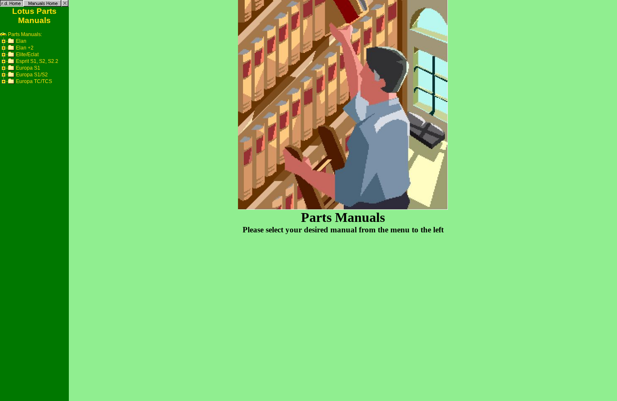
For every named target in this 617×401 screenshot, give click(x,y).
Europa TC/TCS (34, 81)
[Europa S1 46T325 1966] (12, 70)
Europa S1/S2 (32, 75)
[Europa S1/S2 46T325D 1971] (12, 76)
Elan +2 (25, 48)
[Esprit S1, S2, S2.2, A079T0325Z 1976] (12, 63)
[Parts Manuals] (3, 36)
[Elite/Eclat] (12, 56)
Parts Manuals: (24, 34)
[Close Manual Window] (65, 3)
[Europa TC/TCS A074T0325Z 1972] (12, 83)
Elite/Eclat (27, 54)
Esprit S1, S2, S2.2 (37, 61)
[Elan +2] (12, 49)
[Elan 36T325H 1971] (12, 43)
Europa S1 (28, 68)
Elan (21, 41)
